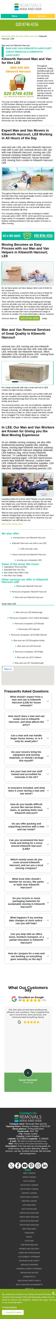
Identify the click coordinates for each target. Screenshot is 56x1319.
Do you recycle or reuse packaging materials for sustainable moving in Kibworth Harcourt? (26, 902)
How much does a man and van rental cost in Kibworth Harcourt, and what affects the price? (26, 720)
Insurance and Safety (29, 1261)
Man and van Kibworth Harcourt (29, 597)
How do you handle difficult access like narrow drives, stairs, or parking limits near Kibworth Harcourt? (26, 808)
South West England (29, 1225)
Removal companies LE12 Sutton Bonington (29, 618)
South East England (29, 1221)
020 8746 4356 (30, 318)
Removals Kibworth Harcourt (29, 586)
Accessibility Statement (29, 1257)
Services (42, 16)
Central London (29, 1193)
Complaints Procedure (29, 1253)
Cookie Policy (29, 1277)
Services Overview (29, 1265)
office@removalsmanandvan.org (31, 1141)
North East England (29, 1213)
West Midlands (29, 1229)
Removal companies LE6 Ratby (29, 652)
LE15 (8, 524)
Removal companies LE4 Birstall (29, 623)
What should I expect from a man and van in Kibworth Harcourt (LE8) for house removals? (26, 701)
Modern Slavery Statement (29, 1269)
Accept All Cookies (14, 1312)
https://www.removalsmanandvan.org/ (31, 1143)
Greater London (29, 1201)
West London (29, 1173)
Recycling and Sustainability (29, 1285)
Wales (29, 1237)
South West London (29, 1189)
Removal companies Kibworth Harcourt (29, 591)
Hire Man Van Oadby (13, 575)
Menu (14, 16)
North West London (29, 1197)
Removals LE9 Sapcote (29, 629)
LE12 (20, 524)
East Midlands (29, 1205)
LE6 (3, 524)
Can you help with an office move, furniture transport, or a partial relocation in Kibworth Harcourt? (26, 938)
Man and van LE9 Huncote (29, 646)
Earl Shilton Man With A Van (16, 572)
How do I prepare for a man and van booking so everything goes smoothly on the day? (26, 956)
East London (29, 1181)
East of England (29, 1209)
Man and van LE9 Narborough (29, 612)
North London (29, 1177)
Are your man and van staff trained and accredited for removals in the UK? (26, 774)
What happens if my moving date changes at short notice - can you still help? (26, 920)
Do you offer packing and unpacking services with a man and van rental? (26, 826)
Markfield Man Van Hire (14, 570)
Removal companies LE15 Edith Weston (29, 635)
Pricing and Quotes (29, 1273)
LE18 (14, 524)
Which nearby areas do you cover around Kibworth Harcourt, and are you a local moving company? (26, 864)
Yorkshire (29, 1233)
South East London (29, 1185)
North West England (29, 1217)
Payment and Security (29, 1249)
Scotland (29, 1241)
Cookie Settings (10, 1307)
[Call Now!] (28, 24)
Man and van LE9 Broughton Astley (29, 640)
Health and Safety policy (29, 1281)
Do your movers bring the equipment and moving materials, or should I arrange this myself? (26, 756)
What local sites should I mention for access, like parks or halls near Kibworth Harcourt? (26, 883)
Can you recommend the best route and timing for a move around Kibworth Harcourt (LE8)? (26, 844)
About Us (29, 1289)
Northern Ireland (29, 1245)
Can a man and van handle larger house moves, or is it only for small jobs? (26, 738)
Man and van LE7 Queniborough (29, 663)
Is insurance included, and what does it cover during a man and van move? (26, 790)
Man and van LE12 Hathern (29, 657)
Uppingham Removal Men (15, 567)
